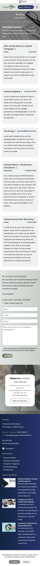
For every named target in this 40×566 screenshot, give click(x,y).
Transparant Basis (9, 458)
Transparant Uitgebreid (11, 464)
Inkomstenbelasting (10, 467)
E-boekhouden (8, 470)
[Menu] (37, 7)
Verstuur (7, 356)
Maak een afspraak (19, 401)
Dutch (24, 1)
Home (16, 18)
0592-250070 (22, 432)
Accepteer (14, 562)
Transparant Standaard (11, 461)
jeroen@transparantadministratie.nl (19, 435)
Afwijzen (26, 562)
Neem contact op (24, 7)
